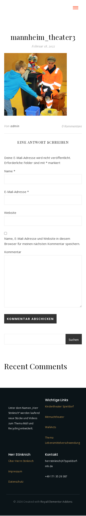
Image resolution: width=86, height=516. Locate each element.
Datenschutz (15, 481)
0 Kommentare (72, 126)
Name (9, 171)
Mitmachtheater (54, 417)
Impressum (15, 471)
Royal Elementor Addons (56, 501)
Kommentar (12, 252)
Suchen (74, 339)
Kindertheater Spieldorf (59, 406)
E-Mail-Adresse (16, 192)
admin (14, 126)
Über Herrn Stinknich (21, 461)
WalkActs (50, 427)
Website (10, 212)
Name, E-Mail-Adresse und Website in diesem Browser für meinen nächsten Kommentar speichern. (42, 241)
